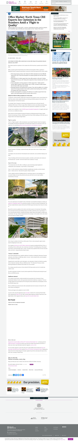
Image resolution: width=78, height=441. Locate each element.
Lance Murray (12, 58)
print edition (27, 292)
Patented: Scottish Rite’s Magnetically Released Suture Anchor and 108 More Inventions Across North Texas (60, 28)
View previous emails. (12, 365)
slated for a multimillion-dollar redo (15, 203)
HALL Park (31, 369)
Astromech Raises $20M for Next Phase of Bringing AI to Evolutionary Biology (27, 391)
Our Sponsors (55, 427)
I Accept (70, 439)
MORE (69, 31)
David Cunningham (12, 369)
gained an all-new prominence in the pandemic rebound (30, 125)
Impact (36, 3)
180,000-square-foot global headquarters (30, 109)
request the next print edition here (32, 295)
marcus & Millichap (38, 369)
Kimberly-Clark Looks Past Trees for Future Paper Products (61, 16)
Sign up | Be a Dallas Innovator (47, 435)
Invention (41, 3)
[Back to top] (73, 433)
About (57, 1)
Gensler (19, 369)
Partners (65, 1)
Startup (46, 3)
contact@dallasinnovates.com (12, 432)
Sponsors (61, 1)
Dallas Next (18, 294)
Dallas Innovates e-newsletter (14, 343)
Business (19, 3)
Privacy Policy (64, 435)
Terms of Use (57, 435)
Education (31, 3)
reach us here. (34, 345)
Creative (25, 3)
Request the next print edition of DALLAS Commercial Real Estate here (22, 341)
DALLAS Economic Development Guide (33, 349)
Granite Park (25, 369)
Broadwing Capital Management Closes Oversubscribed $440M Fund (60, 21)
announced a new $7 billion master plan (22, 245)
